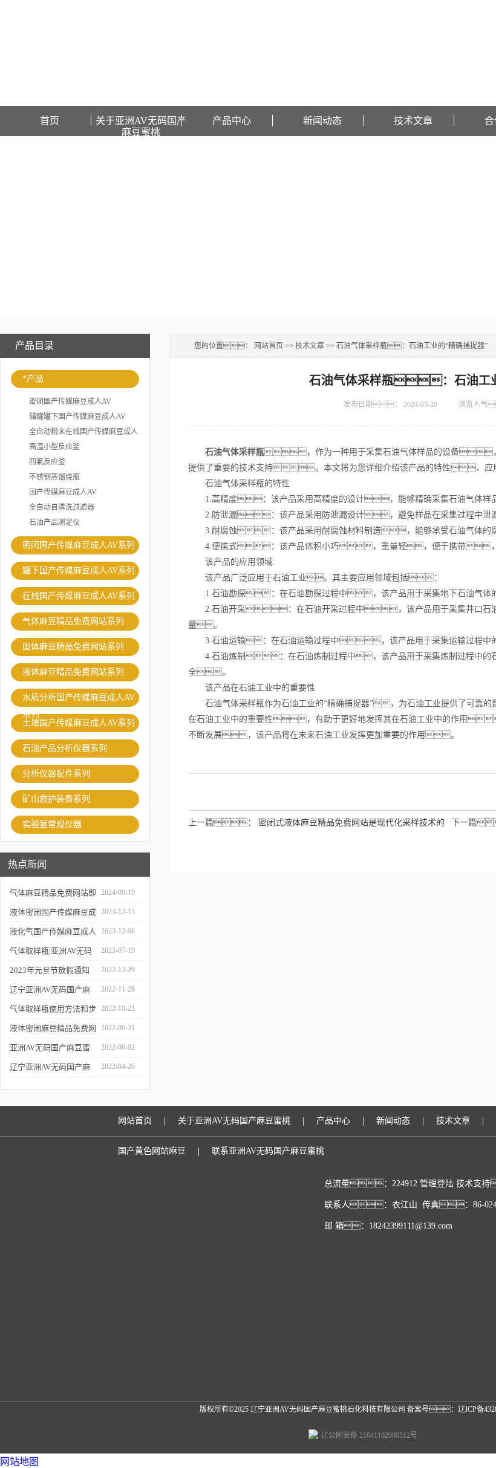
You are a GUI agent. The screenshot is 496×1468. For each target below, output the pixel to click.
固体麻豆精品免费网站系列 (73, 646)
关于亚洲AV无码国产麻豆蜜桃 (141, 120)
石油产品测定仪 (54, 522)
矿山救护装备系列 (56, 799)
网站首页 (268, 346)
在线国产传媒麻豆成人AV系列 (78, 595)
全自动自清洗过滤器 (61, 507)
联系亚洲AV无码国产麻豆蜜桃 (268, 1150)
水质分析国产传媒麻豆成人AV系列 (78, 700)
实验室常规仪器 (52, 824)
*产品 (33, 378)
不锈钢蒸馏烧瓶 (54, 477)
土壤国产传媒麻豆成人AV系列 (78, 722)
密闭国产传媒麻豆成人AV (70, 401)
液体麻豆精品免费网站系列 (73, 672)
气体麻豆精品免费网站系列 (73, 621)
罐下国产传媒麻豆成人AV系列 (78, 570)
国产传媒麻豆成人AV (63, 492)
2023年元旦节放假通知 (50, 970)
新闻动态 (322, 120)
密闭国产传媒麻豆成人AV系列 (78, 545)
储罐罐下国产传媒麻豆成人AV (77, 416)
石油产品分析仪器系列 (64, 748)
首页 (49, 120)
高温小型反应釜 (54, 447)
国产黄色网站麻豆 (152, 1150)
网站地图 (19, 1462)
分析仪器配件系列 (56, 773)
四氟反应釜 (47, 462)
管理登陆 (437, 1183)
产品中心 (231, 120)
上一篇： (222, 822)
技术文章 (413, 120)
